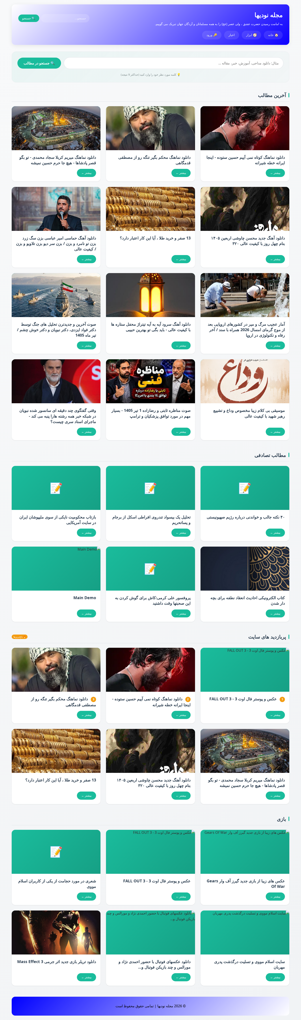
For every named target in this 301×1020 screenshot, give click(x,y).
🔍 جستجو (28, 18)
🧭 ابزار (251, 35)
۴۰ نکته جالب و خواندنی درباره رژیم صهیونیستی (246, 517)
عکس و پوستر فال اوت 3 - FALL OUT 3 (243, 698)
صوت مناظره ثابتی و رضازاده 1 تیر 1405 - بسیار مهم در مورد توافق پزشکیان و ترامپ (151, 413)
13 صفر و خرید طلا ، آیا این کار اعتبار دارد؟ (155, 238)
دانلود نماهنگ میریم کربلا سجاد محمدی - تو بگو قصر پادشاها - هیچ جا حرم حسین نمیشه (57, 160)
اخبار (232, 35)
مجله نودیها (269, 15)
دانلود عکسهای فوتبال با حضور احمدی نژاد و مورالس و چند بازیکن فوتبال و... (155, 964)
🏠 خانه (273, 35)
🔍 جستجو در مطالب (39, 63)
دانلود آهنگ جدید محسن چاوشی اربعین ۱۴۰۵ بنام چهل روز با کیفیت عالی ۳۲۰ (248, 240)
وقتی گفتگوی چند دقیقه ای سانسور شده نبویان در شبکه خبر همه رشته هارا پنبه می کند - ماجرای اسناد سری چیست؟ (57, 416)
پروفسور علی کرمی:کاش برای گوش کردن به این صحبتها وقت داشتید (153, 600)
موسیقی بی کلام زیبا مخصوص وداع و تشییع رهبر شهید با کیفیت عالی (249, 413)
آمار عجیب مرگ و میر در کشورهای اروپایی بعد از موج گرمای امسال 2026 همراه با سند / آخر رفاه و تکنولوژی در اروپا (246, 329)
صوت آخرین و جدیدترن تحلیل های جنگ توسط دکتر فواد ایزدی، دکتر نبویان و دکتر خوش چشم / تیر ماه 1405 (56, 329)
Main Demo (84, 597)
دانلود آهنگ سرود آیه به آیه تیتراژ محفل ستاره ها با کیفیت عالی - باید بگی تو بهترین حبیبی (151, 326)
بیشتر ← (275, 173)
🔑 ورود (211, 35)
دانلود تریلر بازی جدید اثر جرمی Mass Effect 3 (56, 961)
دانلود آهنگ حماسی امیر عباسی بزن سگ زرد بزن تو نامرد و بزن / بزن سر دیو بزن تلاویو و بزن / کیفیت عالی (56, 243)
